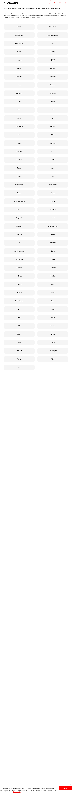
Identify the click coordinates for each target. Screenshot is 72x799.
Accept (65, 788)
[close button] (71, 784)
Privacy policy (16, 792)
